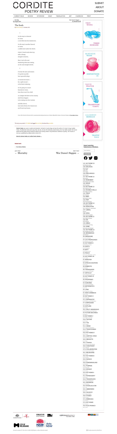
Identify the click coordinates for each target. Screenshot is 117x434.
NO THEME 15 (90, 163)
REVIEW (30, 16)
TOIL (87, 322)
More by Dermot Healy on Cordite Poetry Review (29, 136)
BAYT (87, 249)
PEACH (87, 253)
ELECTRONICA (90, 405)
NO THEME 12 (90, 203)
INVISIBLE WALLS (91, 190)
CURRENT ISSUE (19, 16)
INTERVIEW (40, 16)
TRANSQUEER (89, 269)
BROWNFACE (90, 233)
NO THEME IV (90, 332)
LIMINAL (88, 210)
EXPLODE (88, 306)
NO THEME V (89, 316)
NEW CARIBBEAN (90, 293)
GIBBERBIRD (90, 389)
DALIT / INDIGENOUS (92, 309)
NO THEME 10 (90, 229)
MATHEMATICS (89, 286)
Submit (99, 3)
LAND (87, 289)
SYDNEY (89, 395)
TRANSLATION (60, 16)
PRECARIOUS (90, 173)
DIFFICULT (88, 273)
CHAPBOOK (79, 16)
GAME (88, 226)
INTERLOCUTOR (91, 385)
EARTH (87, 246)
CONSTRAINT (90, 346)
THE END (89, 319)
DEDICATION (90, 206)
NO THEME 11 (90, 216)
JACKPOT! (89, 392)
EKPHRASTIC (90, 299)
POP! (87, 200)
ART (70, 16)
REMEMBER (89, 180)
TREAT (88, 193)
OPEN (88, 213)
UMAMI (88, 326)
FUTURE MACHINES (91, 312)
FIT (87, 170)
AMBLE (88, 223)
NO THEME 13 (90, 186)
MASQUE (89, 369)
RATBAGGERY (90, 375)
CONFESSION (89, 302)
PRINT (89, 16)
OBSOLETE (89, 339)
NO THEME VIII (89, 256)
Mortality (17, 20)
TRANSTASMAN (91, 329)
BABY (87, 196)
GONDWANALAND (91, 362)
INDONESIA (89, 382)
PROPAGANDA (92, 239)
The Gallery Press (74, 115)
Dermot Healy (19, 27)
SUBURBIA (88, 283)
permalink (51, 123)
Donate (99, 11)
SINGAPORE (89, 236)
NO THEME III (90, 356)
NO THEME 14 (90, 176)
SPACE (88, 183)
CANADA (89, 342)
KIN (87, 220)
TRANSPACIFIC (91, 379)
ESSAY (50, 16)
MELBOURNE (90, 352)
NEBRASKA (89, 399)
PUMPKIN (89, 365)
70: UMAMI (28, 123)
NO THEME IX (89, 243)
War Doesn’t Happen (74, 20)
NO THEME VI (89, 296)
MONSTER (88, 259)
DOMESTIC (88, 266)
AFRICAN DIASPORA (91, 263)
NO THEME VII (89, 276)
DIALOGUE (89, 166)
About (100, 7)
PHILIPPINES (89, 279)
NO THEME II (90, 372)
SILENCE (89, 359)
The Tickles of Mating (21, 146)
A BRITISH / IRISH (91, 336)
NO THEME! (89, 402)
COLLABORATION (91, 349)
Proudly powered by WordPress (95, 430)
